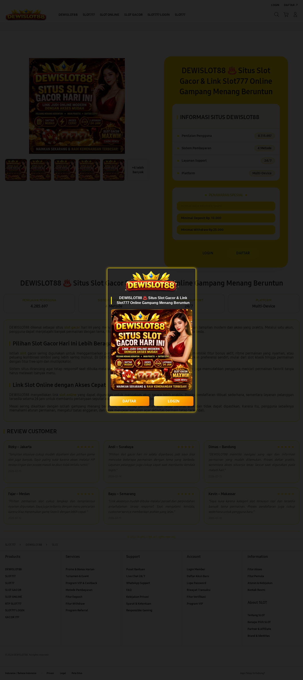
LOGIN (173, 401)
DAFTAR (129, 401)
